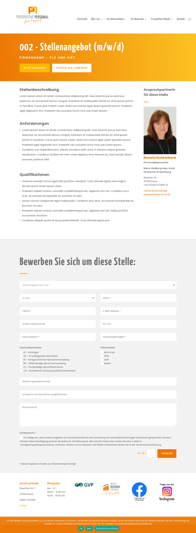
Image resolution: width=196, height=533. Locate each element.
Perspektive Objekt (160, 19)
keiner (107, 363)
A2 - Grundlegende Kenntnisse (40, 356)
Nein (89, 528)
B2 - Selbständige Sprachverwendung (44, 363)
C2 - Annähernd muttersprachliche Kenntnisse (49, 370)
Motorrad (109, 352)
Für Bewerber (137, 19)
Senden (166, 453)
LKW (106, 359)
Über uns (95, 19)
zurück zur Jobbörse (71, 67)
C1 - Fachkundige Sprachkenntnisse (43, 367)
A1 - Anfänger (31, 352)
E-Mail (23, 505)
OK (80, 528)
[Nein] (192, 524)
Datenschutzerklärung (107, 528)
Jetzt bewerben (35, 67)
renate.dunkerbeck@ (155, 190)
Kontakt (181, 19)
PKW (106, 356)
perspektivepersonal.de (157, 194)
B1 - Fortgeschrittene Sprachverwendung (46, 359)
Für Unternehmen (115, 19)
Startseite (82, 19)
